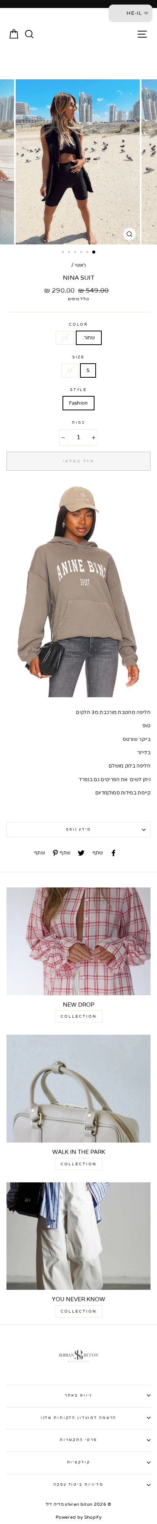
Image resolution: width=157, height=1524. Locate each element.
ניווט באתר (79, 1395)
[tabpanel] (78, 161)
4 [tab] (82, 253)
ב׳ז (65, 338)
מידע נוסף (78, 829)
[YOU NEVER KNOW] (78, 1236)
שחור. (88, 338)
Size (78, 357)
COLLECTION (79, 1016)
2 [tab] (70, 253)
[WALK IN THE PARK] (78, 1089)
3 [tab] (76, 253)
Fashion (78, 403)
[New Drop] (78, 941)
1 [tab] (64, 253)
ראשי (80, 265)
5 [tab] (88, 253)
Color (78, 324)
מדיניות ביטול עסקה (78, 1484)
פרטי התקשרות (78, 1439)
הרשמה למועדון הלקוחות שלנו (79, 1417)
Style (78, 390)
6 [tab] (94, 252)
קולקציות (78, 1462)
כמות (78, 422)
